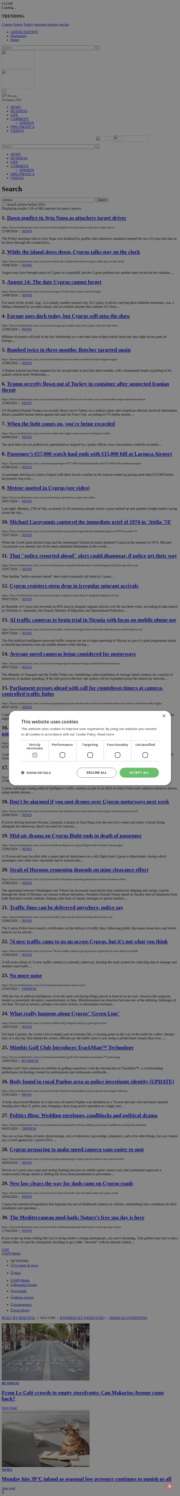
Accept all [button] (139, 772)
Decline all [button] (96, 772)
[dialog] (90, 748)
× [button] (164, 716)
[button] (36, 772)
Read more (105, 734)
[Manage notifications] (169, 1486)
